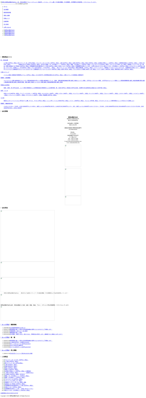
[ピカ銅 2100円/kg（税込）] (11, 361)
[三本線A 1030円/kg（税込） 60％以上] (14, 374)
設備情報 (3, 393)
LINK (7, 393)
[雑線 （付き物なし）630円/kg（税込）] (15, 377)
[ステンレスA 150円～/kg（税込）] (13, 380)
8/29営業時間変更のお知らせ (17, 327)
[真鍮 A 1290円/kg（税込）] (11, 369)
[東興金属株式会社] (9, 30)
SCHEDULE (12, 393)
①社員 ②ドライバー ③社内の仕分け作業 (21, 353)
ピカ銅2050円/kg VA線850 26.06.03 (19, 342)
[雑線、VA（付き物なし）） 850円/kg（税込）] (17, 376)
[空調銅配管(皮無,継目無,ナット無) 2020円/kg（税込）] (19, 385)
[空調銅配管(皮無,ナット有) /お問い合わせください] (18, 388)
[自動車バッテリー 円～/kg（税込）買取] (15, 382)
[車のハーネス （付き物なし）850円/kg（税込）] (17, 390)
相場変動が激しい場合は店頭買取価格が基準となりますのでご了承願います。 (31, 329)
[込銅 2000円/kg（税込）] (11, 366)
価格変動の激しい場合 (16, 332)
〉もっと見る (5, 324)
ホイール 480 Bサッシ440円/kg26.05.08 (20, 347)
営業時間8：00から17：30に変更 (19, 331)
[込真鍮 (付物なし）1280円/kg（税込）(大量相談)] (17, 371)
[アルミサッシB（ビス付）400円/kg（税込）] (16, 360)
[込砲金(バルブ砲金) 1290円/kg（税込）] (15, 384)
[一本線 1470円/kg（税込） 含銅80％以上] (18, 372)
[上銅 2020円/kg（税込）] (11, 364)
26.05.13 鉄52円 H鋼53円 (16, 345)
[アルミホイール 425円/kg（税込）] (13, 379)
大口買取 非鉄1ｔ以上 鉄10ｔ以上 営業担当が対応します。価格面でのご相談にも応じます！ (36, 334)
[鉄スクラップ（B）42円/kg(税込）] (13, 363)
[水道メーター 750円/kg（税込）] (13, 387)
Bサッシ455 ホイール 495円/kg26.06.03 (20, 343)
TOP (17, 393)
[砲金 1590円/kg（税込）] (11, 368)
